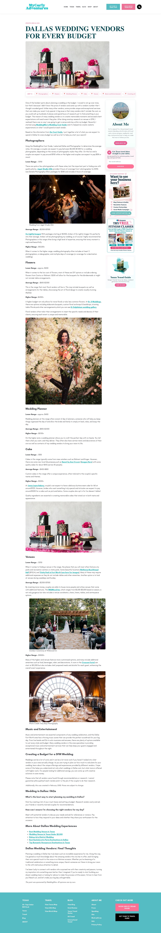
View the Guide (120, 285)
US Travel (71, 916)
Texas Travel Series (72, 912)
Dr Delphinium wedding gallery (83, 307)
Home (66, 7)
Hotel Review (72, 908)
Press (93, 908)
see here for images (70, 572)
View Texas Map (51, 904)
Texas (72, 7)
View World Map (51, 911)
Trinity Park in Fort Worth (50, 572)
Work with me (96, 918)
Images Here (86, 462)
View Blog (71, 904)
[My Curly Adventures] (40, 6)
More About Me (121, 143)
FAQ (92, 921)
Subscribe (120, 166)
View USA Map (50, 908)
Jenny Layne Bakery (36, 486)
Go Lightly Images (33, 234)
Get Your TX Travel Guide (113, 7)
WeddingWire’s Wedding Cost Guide (51, 125)
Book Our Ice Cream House (128, 7)
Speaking (94, 911)
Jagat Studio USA (44, 169)
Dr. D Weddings (94, 302)
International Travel (72, 921)
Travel (78, 7)
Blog (84, 7)
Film (92, 914)
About (95, 7)
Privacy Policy (96, 924)
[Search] (139, 6)
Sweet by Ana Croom (71, 462)
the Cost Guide (56, 132)
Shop (90, 7)
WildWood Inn (54, 590)
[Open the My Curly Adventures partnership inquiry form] (120, 194)
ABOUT (25, 922)
